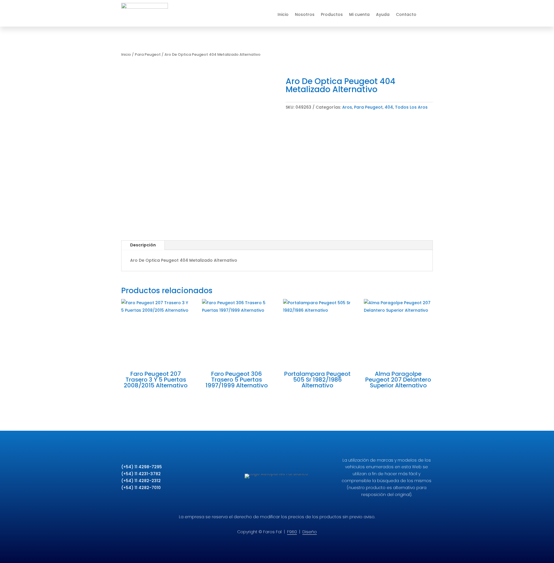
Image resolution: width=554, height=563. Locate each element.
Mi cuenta (359, 14)
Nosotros (305, 14)
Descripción (143, 245)
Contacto (406, 14)
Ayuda (383, 14)
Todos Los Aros (411, 107)
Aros (347, 107)
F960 (292, 532)
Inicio (283, 14)
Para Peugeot (148, 54)
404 (389, 107)
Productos (332, 14)
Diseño (309, 532)
